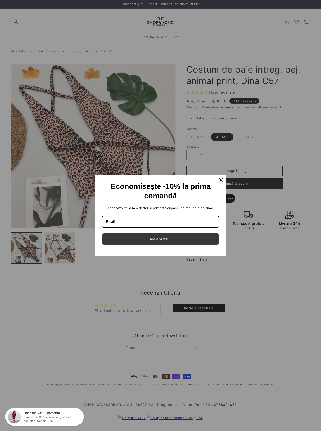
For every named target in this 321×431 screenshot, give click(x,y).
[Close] (221, 180)
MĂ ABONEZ (160, 239)
